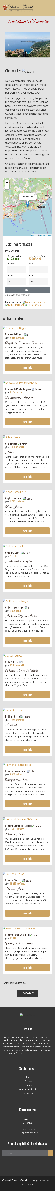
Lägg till (29, 290)
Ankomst (11, 264)
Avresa (32, 264)
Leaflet (33, 235)
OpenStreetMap (45, 235)
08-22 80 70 (29, 1129)
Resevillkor (29, 1093)
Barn (31, 276)
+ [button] (7, 182)
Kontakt (29, 1085)
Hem (28, 1077)
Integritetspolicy (40, 1181)
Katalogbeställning (29, 1089)
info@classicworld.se (28, 1132)
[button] (8, 45)
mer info (27, 367)
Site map (29, 1185)
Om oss (29, 1081)
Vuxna (10, 276)
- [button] (7, 187)
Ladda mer (27, 993)
